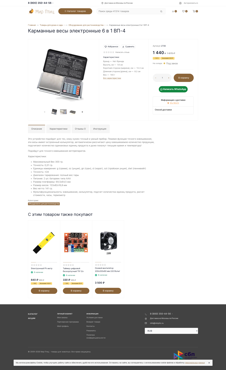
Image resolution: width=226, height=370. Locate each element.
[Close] (209, 363)
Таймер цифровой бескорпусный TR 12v (73, 270)
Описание (36, 128)
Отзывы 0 (80, 128)
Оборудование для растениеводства (44, 204)
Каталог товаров (76, 11)
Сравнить (129, 46)
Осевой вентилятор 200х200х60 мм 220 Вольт (107, 269)
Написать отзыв (122, 52)
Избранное (113, 46)
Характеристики (58, 128)
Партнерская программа (68, 322)
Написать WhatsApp (174, 89)
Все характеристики (112, 78)
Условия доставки (94, 317)
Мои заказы (62, 317)
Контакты (90, 326)
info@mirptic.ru (156, 323)
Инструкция (99, 128)
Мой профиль (63, 326)
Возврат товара (93, 322)
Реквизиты (91, 331)
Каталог (33, 314)
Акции (31, 318)
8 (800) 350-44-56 (39, 2)
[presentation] (44, 111)
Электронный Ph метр (41, 268)
